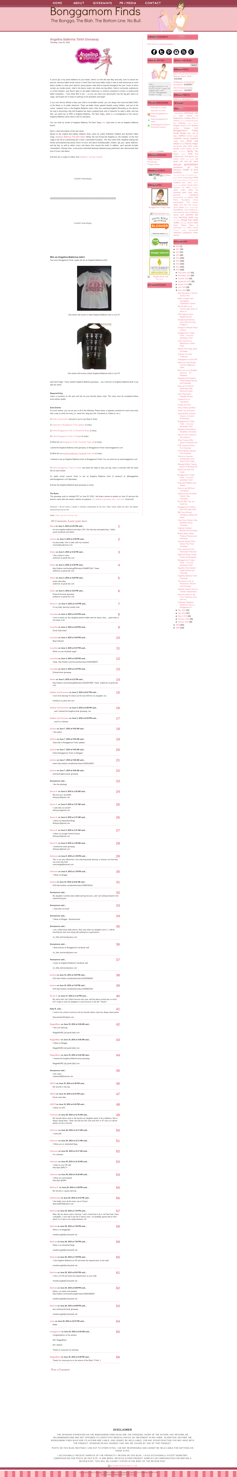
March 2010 (183, 616)
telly (76, 515)
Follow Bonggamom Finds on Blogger (67, 436)
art (185, 118)
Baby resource (154, 159)
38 (118, 975)
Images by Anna (184, 405)
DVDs (190, 146)
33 (118, 905)
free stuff (184, 156)
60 (118, 1257)
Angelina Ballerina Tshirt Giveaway (74, 39)
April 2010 (182, 613)
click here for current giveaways (160, 44)
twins (184, 228)
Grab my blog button (60, 419)
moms (183, 185)
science (195, 205)
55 (118, 1187)
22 (118, 770)
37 (118, 960)
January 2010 (183, 622)
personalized (178, 197)
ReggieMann (55, 1024)
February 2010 (184, 619)
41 (118, 1009)
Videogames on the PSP (187, 359)
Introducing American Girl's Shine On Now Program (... (187, 322)
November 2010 (184, 276)
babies (188, 118)
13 (118, 669)
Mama (52, 526)
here (104, 123)
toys (196, 222)
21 (118, 760)
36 (118, 944)
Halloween (177, 170)
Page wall (91, 453)
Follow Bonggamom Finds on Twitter (66, 468)
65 (118, 1332)
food (190, 154)
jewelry (175, 177)
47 (118, 1094)
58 (118, 1226)
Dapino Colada (130, 1475)
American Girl (191, 113)
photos (190, 197)
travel (175, 225)
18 (118, 729)
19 (118, 739)
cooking (186, 138)
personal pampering (185, 195)
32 (118, 892)
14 (118, 679)
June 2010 (182, 290)
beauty (188, 121)
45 (118, 1070)
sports (187, 212)
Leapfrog (176, 182)
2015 (178, 255)
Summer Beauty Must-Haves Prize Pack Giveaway (187, 543)
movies (190, 185)
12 (118, 658)
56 (118, 1198)
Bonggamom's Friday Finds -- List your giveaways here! (186, 335)
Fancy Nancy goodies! (187, 408)
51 (118, 1141)
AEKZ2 (53, 1083)
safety (175, 205)
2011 (178, 267)
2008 (178, 628)
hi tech (194, 170)
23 (118, 781)
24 (118, 791)
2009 (178, 625)
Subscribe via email (158, 111)
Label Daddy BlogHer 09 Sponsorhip (185, 180)
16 (118, 708)
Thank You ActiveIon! (186, 411)
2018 (178, 246)
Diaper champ (154, 164)
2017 (178, 249)
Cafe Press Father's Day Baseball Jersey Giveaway (187, 522)
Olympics (195, 187)
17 (118, 718)
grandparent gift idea (185, 167)
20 (118, 750)
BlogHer (176, 126)
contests (177, 138)
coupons (194, 138)
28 (118, 843)
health (186, 170)
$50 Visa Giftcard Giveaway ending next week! (187, 514)
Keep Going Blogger (186, 177)
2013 (178, 261)
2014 (178, 258)
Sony (186, 210)
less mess (187, 182)
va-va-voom (193, 230)
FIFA (156, 1473)
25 (118, 804)
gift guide (190, 159)
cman (52, 1321)
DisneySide (177, 146)
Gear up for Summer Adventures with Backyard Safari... (186, 388)
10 (118, 638)
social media (194, 207)
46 (118, 1083)
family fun (192, 151)
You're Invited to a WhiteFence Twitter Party (186, 343)
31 (118, 882)
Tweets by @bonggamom (183, 99)
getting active (179, 159)
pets (185, 197)
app (174, 116)
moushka (54, 614)
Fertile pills (153, 162)
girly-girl (63, 515)
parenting (177, 192)
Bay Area (182, 121)
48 (118, 1104)
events (188, 149)
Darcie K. (54, 791)
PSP (188, 202)
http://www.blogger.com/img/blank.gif (184, 175)
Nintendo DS (178, 187)
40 (118, 996)
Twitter (189, 228)
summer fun (192, 215)
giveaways (70, 515)
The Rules (176, 220)
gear (196, 156)
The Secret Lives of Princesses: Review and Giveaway (187, 583)
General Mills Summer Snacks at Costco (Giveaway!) (186, 416)
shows (181, 207)
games (191, 156)
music (195, 185)
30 (118, 871)
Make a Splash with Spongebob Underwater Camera (186, 301)
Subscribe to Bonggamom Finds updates (68, 425)
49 (118, 1115)
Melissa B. (54, 1187)
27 (118, 830)
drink (185, 146)
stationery (194, 212)
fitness (176, 154)
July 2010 (182, 287)
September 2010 (184, 281)
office (188, 187)
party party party (190, 192)
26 (118, 817)
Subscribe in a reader (159, 108)
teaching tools (186, 217)
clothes (57, 515)
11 (118, 648)
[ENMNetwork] (159, 274)
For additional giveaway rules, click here (108, 499)
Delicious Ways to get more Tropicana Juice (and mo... (187, 596)
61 (118, 1272)
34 (118, 916)
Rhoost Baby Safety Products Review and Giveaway (187, 536)
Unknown (54, 856)
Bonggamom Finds (153, 151)
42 (118, 1024)
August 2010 (183, 284)
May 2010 (182, 610)
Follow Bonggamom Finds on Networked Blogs (70, 431)
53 (118, 1162)
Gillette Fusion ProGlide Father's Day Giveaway (187, 496)
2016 (178, 252)
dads (182, 141)
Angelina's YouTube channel (91, 157)
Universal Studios (179, 230)
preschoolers (178, 202)
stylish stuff (178, 215)
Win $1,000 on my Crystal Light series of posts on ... (187, 308)
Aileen (52, 552)
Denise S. (54, 604)
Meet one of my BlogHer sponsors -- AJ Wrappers (187, 372)
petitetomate (55, 1198)
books (183, 133)
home (196, 172)
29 (118, 856)
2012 (178, 264)
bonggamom (55, 1332)
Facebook (182, 151)
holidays (177, 172)
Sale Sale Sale (185, 205)
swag (175, 217)
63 (118, 1306)
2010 (178, 270)
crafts (175, 141)
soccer (187, 207)
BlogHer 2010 (185, 125)
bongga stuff (191, 128)
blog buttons (193, 123)
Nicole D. (54, 996)
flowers (183, 154)
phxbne (53, 729)
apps (181, 116)
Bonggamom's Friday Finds (159, 207)
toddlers (190, 223)
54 (118, 1174)
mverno (53, 539)
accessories (178, 113)
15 (118, 692)
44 (118, 1055)
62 (118, 1288)
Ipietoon (133, 1473)
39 (118, 985)
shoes (175, 207)
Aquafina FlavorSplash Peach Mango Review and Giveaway (187, 380)
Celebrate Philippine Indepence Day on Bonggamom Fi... (186, 604)
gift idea (184, 161)
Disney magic (191, 143)
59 (118, 1242)
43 (118, 1040)
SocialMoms (178, 210)
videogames (187, 233)
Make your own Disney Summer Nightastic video (187, 364)
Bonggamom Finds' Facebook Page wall (78, 442)
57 (118, 1211)
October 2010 (183, 279)
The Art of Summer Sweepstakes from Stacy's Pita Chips (186, 458)
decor (182, 144)
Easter (182, 149)
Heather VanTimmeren (59, 692)
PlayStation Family (189, 200)
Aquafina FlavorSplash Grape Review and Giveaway (187, 570)
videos (195, 233)
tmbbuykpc (183, 223)
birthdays (182, 123)
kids (196, 177)
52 (118, 1151)
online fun (193, 190)
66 (118, 1357)
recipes (195, 202)
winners (176, 235)
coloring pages (192, 136)
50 (118, 1130)
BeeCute (53, 1211)
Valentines (177, 233)
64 (118, 1321)
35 (118, 926)
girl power (193, 161)
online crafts (179, 190)
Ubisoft (195, 228)
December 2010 (184, 273)
